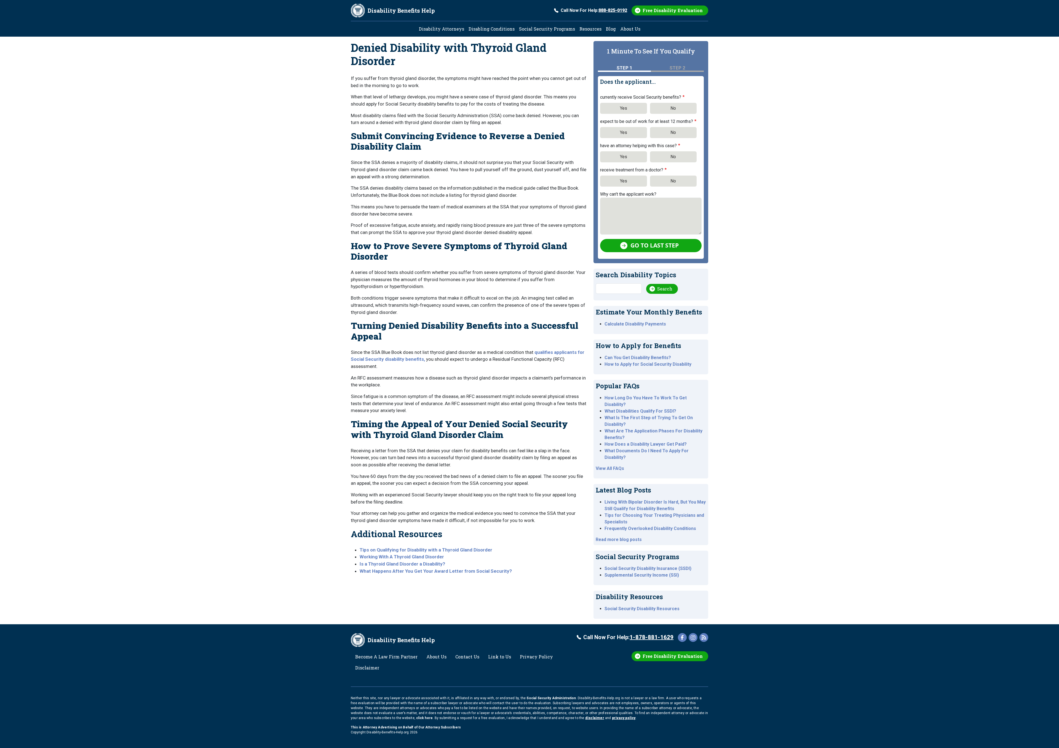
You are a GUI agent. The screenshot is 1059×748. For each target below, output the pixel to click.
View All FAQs (610, 468)
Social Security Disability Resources (642, 608)
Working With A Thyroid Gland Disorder (402, 556)
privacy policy (624, 718)
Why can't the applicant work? (628, 194)
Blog (611, 29)
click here (424, 718)
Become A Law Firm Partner (386, 657)
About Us (630, 29)
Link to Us (499, 657)
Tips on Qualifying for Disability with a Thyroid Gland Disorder (426, 550)
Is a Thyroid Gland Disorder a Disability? (402, 564)
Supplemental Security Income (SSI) (642, 575)
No (673, 108)
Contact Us (467, 657)
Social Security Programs (547, 29)
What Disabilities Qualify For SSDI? (640, 411)
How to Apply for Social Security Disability (648, 364)
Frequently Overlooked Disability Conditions (650, 528)
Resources (590, 29)
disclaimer (594, 718)
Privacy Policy (536, 657)
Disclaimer (367, 668)
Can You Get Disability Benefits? (638, 357)
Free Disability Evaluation (673, 10)
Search (664, 289)
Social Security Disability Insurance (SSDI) (648, 568)
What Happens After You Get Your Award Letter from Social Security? (436, 571)
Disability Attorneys (441, 29)
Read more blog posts (619, 539)
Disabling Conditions (492, 29)
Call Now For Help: (594, 10)
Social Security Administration (551, 698)
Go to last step (654, 245)
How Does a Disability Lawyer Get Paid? (646, 444)
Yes (623, 108)
